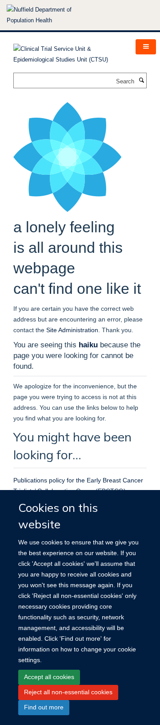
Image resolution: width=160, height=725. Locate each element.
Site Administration (72, 330)
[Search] (141, 81)
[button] (146, 46)
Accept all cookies (49, 676)
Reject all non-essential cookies (68, 692)
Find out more (44, 707)
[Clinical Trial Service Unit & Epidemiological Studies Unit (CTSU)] (67, 51)
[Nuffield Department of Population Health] (51, 15)
